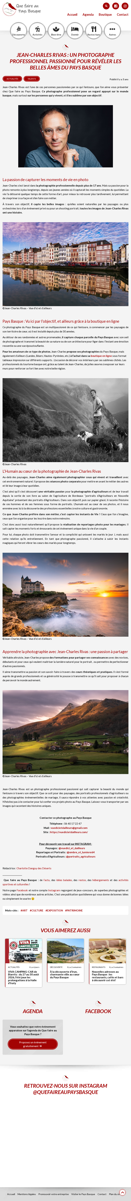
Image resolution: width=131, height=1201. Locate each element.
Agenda (88, 14)
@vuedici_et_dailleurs (72, 848)
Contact (122, 14)
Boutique (105, 14)
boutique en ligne (101, 355)
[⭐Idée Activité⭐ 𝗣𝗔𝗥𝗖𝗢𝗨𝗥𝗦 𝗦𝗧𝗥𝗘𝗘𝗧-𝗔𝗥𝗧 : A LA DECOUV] (33, 1157)
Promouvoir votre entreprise (53, 1194)
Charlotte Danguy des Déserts (34, 868)
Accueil (72, 14)
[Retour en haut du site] (122, 1192)
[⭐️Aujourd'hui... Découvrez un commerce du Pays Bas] (33, 1120)
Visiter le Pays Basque (83, 1194)
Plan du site (115, 1194)
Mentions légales (27, 1194)
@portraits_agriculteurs (80, 856)
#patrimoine (74, 910)
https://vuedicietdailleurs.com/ (69, 832)
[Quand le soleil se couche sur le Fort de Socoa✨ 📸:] (97, 1120)
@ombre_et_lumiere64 (80, 852)
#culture (36, 910)
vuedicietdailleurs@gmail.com (69, 827)
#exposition (54, 910)
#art (24, 910)
